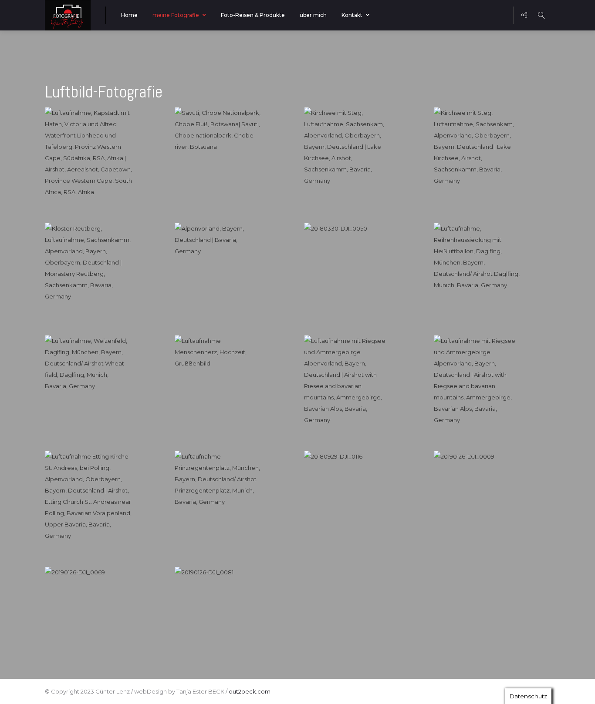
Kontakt (351, 15)
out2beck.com (249, 691)
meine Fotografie (175, 15)
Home (129, 15)
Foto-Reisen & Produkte (253, 15)
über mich (313, 15)
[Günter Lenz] (68, 15)
